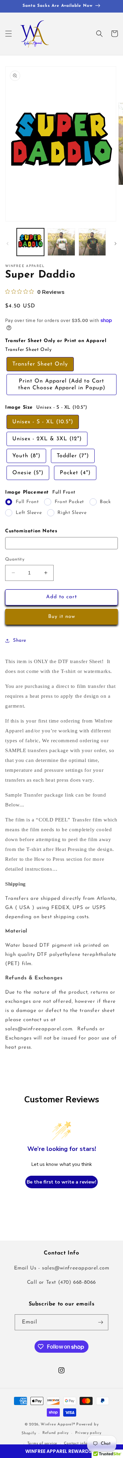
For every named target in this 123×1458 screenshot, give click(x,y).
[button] (61, 1451)
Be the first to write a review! (61, 1182)
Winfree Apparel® (58, 1424)
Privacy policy (88, 1433)
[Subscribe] (100, 1322)
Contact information (83, 1443)
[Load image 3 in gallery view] (92, 241)
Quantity (14, 559)
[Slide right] (115, 243)
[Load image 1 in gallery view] (30, 241)
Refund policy (55, 1433)
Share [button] (19, 640)
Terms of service (42, 1443)
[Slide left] (7, 243)
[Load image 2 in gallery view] (61, 241)
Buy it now (61, 616)
